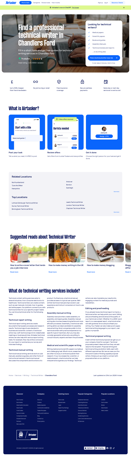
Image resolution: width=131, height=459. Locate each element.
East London (104, 402)
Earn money (19, 402)
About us (39, 400)
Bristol (103, 405)
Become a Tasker (117, 3)
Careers (39, 402)
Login (59, 405)
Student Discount (21, 418)
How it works (19, 400)
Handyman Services (83, 400)
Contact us (40, 418)
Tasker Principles (41, 410)
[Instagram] (111, 448)
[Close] (124, 8)
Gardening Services (83, 416)
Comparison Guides (21, 416)
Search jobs (19, 408)
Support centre (62, 410)
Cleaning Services (83, 402)
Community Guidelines (43, 408)
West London (104, 410)
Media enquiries (41, 405)
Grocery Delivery (82, 410)
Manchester (104, 408)
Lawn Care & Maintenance (85, 418)
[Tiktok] (114, 448)
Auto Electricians (82, 405)
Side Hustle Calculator (22, 405)
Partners (18, 421)
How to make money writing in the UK (66, 265)
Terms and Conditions (43, 413)
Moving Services (82, 413)
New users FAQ (20, 424)
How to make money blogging (100, 265)
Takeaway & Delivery (83, 408)
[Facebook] (107, 448)
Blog (38, 416)
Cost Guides (19, 410)
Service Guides (20, 413)
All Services (81, 421)
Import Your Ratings (63, 408)
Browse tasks (61, 402)
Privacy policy (40, 421)
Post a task (25, 3)
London (103, 400)
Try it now (75, 7)
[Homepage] (11, 2)
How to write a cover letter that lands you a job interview (27, 266)
